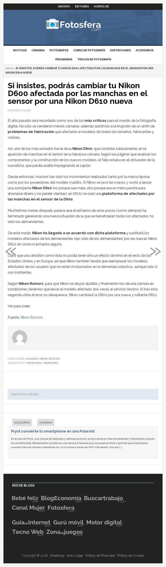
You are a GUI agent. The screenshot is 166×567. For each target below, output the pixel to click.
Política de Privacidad (100, 555)
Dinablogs (57, 555)
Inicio (9, 68)
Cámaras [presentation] (46, 422)
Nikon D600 (34, 362)
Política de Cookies (130, 555)
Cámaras (32, 358)
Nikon (43, 358)
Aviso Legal (75, 555)
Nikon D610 (50, 362)
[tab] (20, 423)
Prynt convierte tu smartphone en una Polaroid (52, 431)
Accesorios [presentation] (22, 422)
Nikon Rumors (31, 317)
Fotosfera (83, 25)
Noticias (54, 358)
